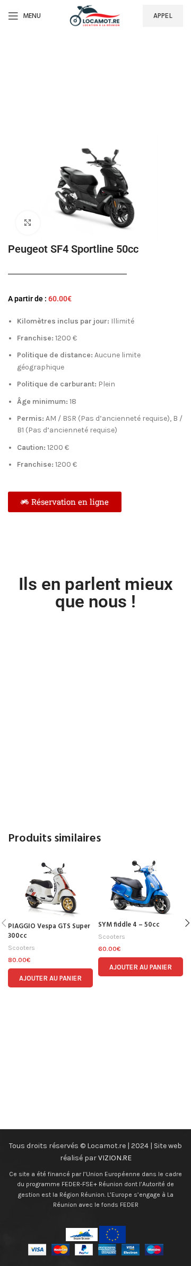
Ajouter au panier (50, 978)
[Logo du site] (95, 15)
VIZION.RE (115, 1157)
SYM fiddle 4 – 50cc (129, 925)
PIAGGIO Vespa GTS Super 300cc (49, 931)
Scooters (21, 947)
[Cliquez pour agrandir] (28, 223)
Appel (162, 16)
